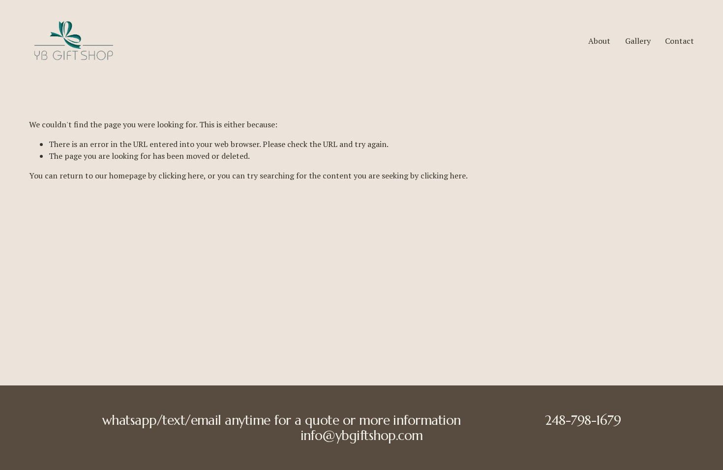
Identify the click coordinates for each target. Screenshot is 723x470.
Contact (679, 40)
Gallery (638, 40)
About (599, 40)
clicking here (181, 175)
